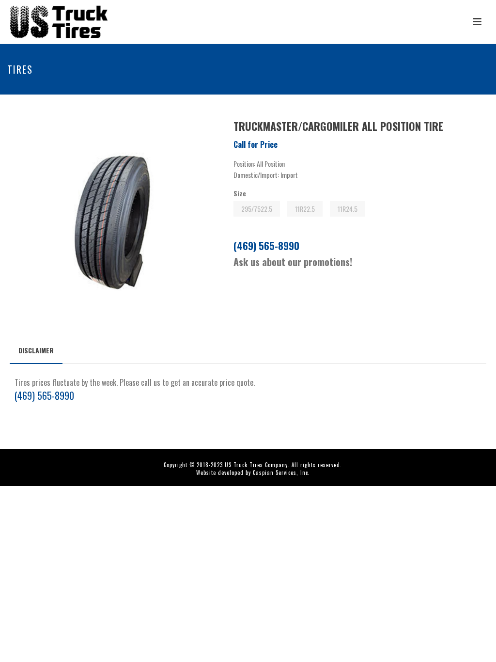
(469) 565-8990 (266, 245)
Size (239, 193)
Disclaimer (36, 350)
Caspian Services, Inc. (281, 472)
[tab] (36, 350)
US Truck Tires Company (256, 465)
